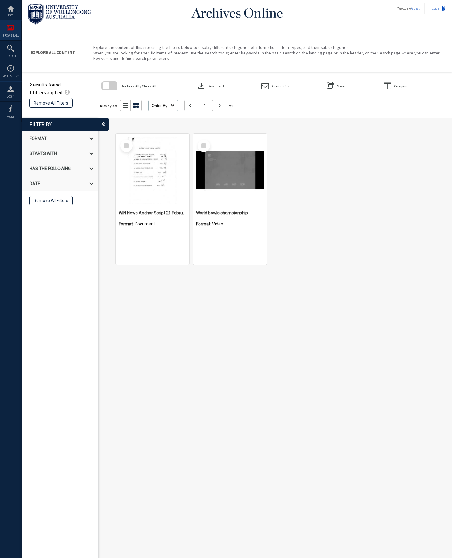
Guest (415, 8)
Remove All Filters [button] (51, 103)
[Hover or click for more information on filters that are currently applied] (67, 92)
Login (11, 96)
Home (11, 15)
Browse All (10, 36)
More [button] (10, 117)
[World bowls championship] (230, 170)
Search (11, 56)
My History (10, 76)
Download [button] (210, 85)
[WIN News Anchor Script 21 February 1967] (152, 170)
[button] (275, 86)
